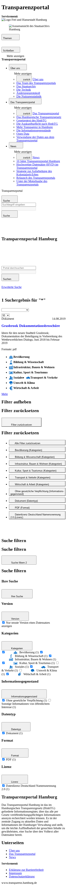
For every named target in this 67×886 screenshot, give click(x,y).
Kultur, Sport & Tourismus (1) (37, 663)
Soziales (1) (22, 666)
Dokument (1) (14, 733)
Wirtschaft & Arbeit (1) (36, 674)
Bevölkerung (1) (29, 652)
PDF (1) (11, 759)
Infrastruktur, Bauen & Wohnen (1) (35, 659)
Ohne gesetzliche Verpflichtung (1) (26, 700)
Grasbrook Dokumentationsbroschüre (30, 326)
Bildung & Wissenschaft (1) (31, 656)
